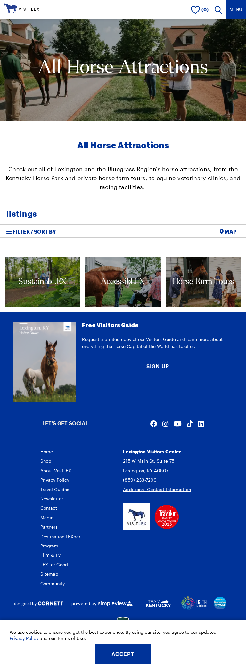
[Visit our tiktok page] (190, 423)
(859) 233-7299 (140, 479)
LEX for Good (54, 564)
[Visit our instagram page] (165, 423)
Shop (45, 461)
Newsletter (51, 498)
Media (46, 517)
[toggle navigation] (236, 9)
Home (46, 451)
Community (52, 583)
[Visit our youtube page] (178, 423)
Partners (49, 527)
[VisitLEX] (21, 7)
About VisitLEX (55, 470)
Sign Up (157, 366)
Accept (123, 653)
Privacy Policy (54, 479)
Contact (48, 508)
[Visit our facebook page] (153, 423)
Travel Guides (54, 489)
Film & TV (50, 555)
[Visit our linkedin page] (201, 423)
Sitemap (49, 574)
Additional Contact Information (157, 489)
